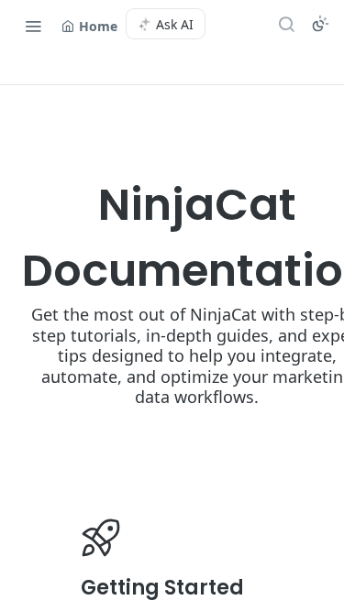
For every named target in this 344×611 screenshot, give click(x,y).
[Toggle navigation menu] (33, 25)
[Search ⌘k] (286, 23)
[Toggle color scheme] (320, 23)
